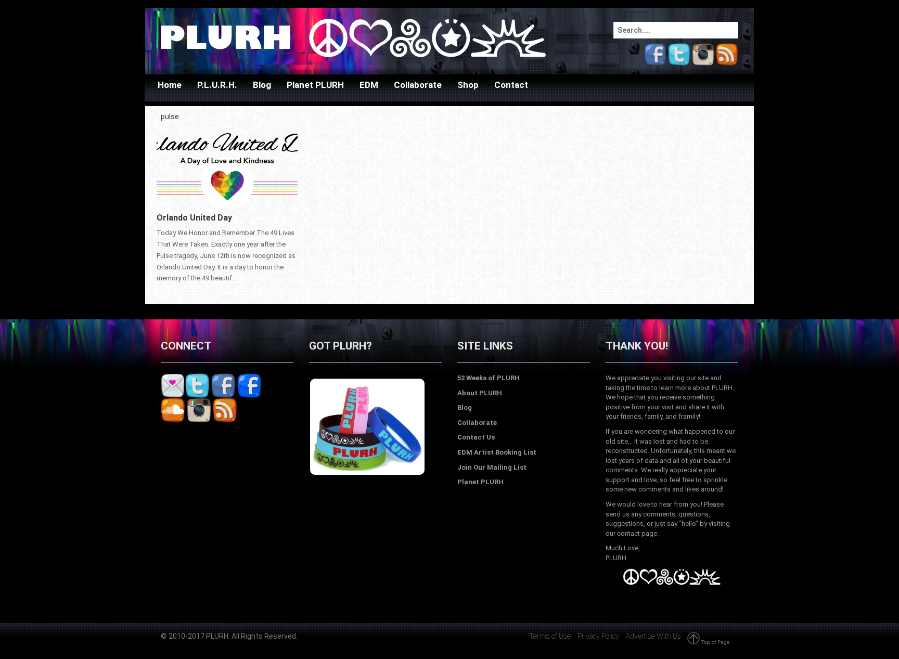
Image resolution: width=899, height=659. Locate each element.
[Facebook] (655, 53)
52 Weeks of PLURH (488, 378)
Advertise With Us (653, 636)
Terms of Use (550, 636)
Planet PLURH (315, 85)
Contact (511, 85)
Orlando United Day (194, 218)
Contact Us (476, 437)
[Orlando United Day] (227, 166)
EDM (368, 85)
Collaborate (418, 85)
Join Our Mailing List (491, 467)
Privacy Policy (598, 636)
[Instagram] (703, 53)
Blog (262, 85)
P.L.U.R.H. (217, 85)
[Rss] (727, 53)
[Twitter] (679, 53)
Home (170, 85)
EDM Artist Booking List (496, 452)
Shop (468, 85)
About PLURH (479, 393)
